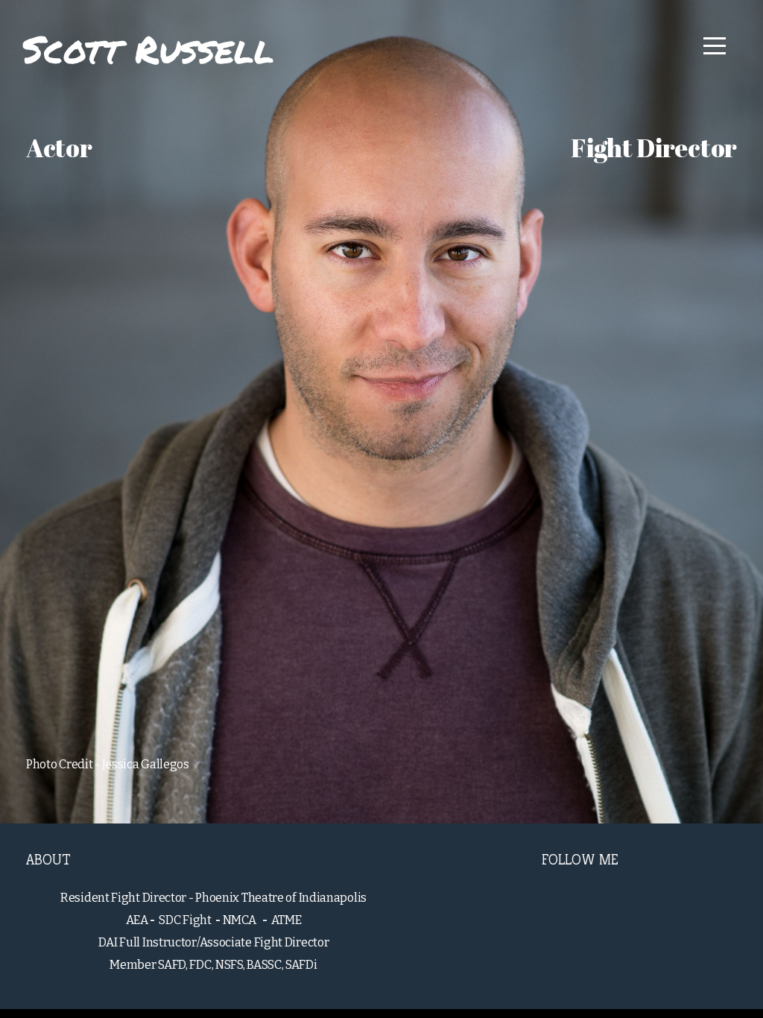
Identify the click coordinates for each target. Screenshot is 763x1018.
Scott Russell (148, 48)
